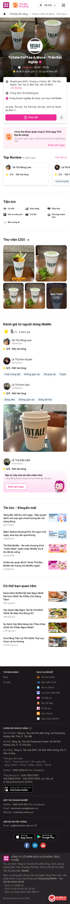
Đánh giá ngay (16, 486)
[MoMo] (4, 14)
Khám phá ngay (56, 145)
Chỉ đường (16, 87)
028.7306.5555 (29, 775)
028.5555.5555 (31, 778)
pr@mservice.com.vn (22, 825)
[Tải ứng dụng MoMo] (24, 837)
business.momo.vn (23, 812)
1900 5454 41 (20, 770)
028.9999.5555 (12, 778)
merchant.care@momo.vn (24, 808)
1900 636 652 (28, 804)
